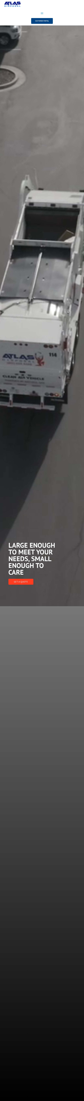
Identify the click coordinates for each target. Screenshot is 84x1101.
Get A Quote (21, 581)
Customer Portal (42, 21)
